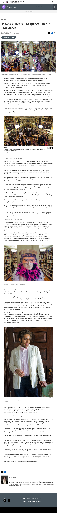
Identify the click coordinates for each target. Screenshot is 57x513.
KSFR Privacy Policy (36, 501)
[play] (4, 7)
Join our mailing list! (36, 498)
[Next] (51, 148)
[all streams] (55, 7)
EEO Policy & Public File (26, 501)
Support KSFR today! (28, 11)
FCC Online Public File (25, 498)
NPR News (3, 19)
